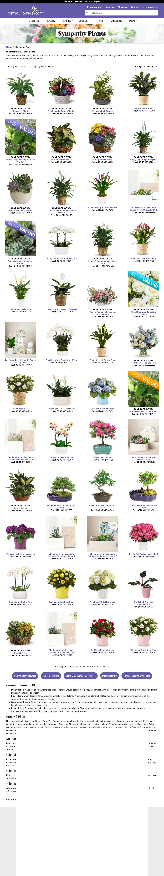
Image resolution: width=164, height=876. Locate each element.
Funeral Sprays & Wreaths (137, 676)
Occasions (34, 21)
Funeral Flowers (51, 676)
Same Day (83, 21)
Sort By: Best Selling (144, 66)
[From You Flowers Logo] (25, 11)
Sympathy (51, 21)
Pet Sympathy (109, 676)
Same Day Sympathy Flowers (81, 676)
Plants (132, 21)
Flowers (99, 21)
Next (105, 666)
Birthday (67, 21)
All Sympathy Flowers (25, 676)
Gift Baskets (116, 21)
